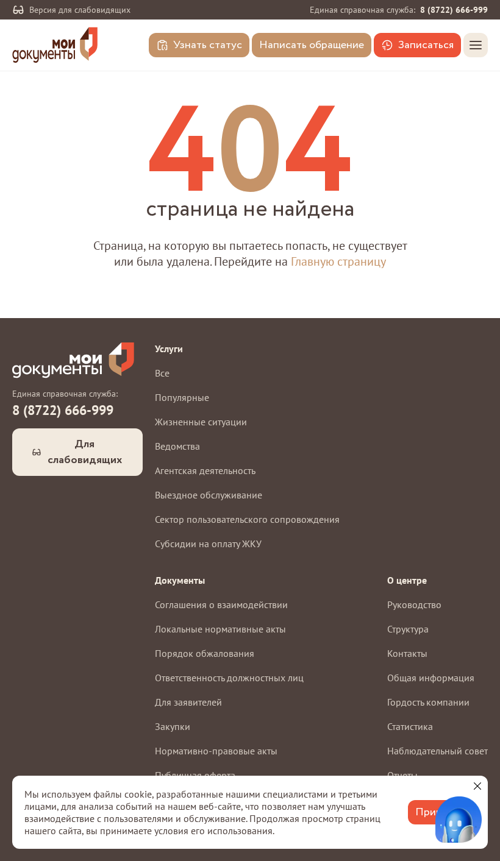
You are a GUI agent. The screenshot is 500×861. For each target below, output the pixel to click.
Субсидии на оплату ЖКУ (208, 543)
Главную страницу (338, 261)
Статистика (410, 726)
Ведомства (177, 446)
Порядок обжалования (204, 653)
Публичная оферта (195, 775)
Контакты (407, 653)
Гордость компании (428, 702)
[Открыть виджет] (458, 819)
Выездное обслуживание (208, 495)
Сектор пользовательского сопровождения (247, 519)
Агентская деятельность (205, 470)
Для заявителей (188, 702)
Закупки (172, 726)
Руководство (414, 604)
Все (162, 373)
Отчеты (402, 775)
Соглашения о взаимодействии (221, 604)
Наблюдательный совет (437, 751)
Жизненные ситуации (201, 422)
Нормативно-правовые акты (216, 751)
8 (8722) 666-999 (454, 9)
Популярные (182, 397)
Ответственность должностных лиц (229, 677)
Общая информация (430, 677)
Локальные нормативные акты (220, 629)
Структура (408, 629)
